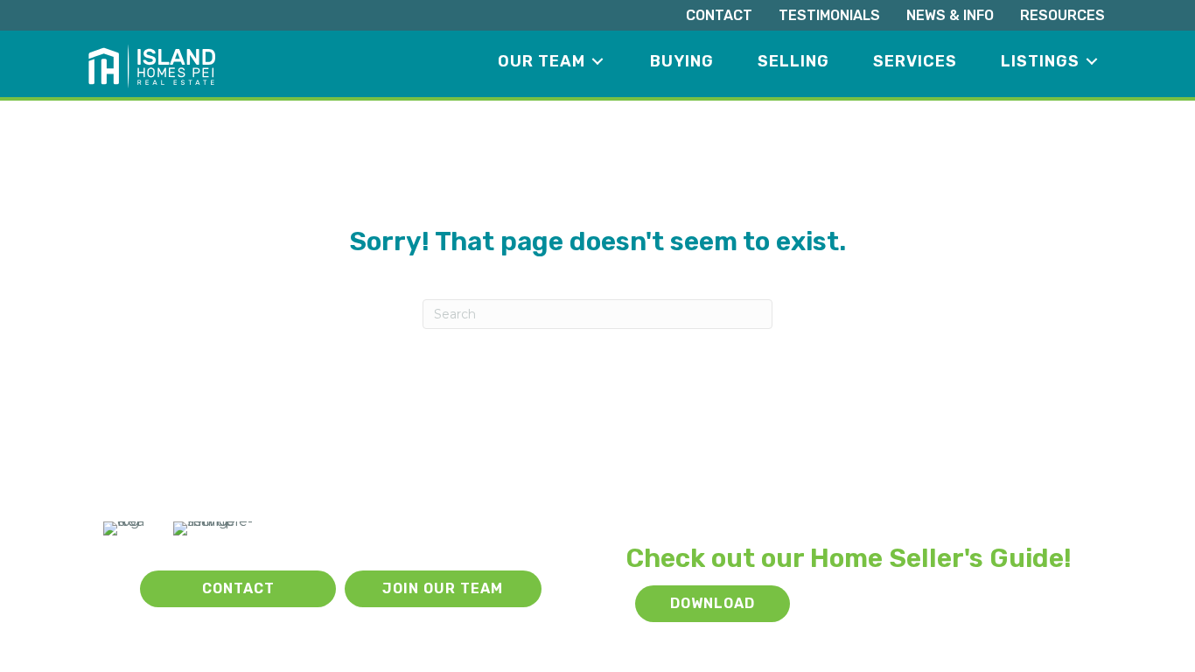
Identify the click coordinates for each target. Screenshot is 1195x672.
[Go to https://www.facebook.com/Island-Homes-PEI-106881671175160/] (112, 589)
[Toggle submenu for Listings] (1091, 62)
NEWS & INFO (950, 15)
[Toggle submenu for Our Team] (597, 62)
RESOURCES (1062, 15)
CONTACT (719, 15)
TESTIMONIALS (829, 15)
